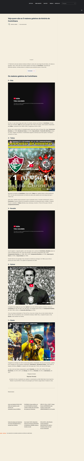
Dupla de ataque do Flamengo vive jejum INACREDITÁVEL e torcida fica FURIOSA (15, 423)
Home (1, 433)
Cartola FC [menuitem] (57, 3)
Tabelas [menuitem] (51, 3)
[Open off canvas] (81, 10)
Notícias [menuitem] (31, 3)
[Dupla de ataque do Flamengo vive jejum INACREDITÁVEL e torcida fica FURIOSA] (15, 416)
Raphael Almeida (31, 376)
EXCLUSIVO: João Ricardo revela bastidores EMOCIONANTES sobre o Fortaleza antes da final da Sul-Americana (46, 425)
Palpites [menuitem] (45, 3)
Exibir (34, 70)
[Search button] (75, 3)
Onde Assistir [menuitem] (38, 3)
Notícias (4, 433)
